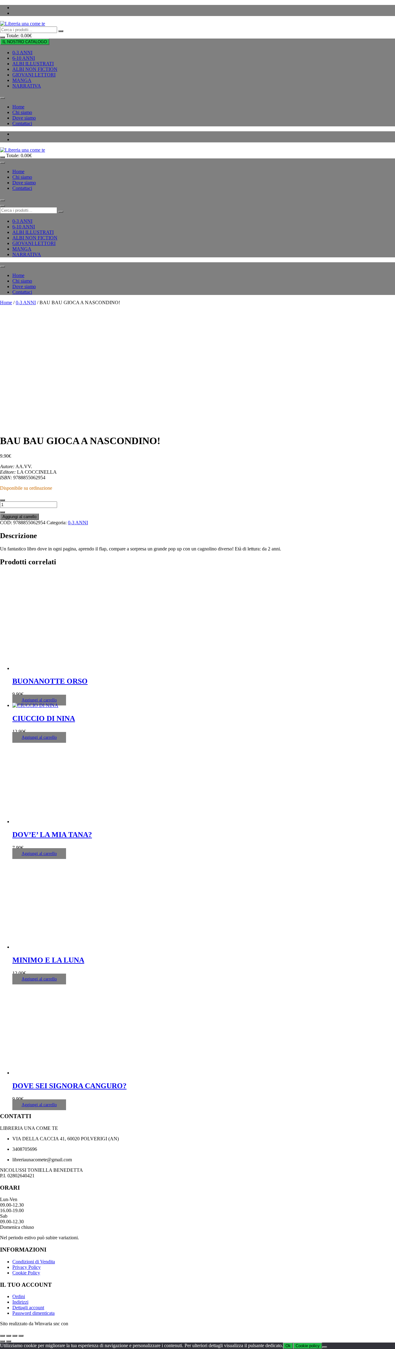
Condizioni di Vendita (33, 1261)
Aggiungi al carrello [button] (39, 700)
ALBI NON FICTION (34, 69)
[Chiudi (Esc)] (21, 1336)
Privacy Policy (26, 1267)
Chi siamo (22, 112)
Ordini (18, 1296)
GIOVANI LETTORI (34, 74)
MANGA (21, 80)
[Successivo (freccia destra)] (8, 1341)
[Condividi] (14, 1336)
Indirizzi (20, 1302)
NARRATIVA (26, 85)
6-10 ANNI (23, 58)
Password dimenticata (33, 1313)
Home (18, 106)
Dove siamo (24, 118)
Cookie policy (308, 1345)
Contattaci (22, 123)
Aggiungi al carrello (19, 516)
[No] (324, 1347)
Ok (288, 1345)
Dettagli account (28, 1307)
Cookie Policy (26, 1272)
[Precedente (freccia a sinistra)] (2, 1341)
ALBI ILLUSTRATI (33, 63)
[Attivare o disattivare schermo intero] (8, 1336)
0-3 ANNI (22, 52)
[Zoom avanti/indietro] (2, 1336)
